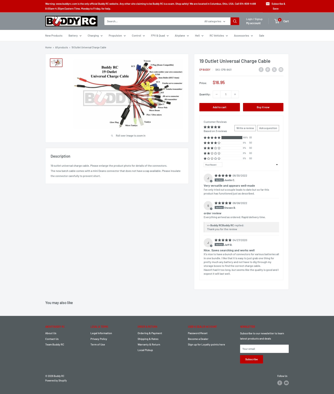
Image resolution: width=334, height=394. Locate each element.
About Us (50, 333)
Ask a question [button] (268, 128)
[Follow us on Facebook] (279, 382)
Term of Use (97, 344)
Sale (261, 35)
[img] (223, 175)
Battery (73, 35)
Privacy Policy (98, 338)
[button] (212, 137)
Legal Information (101, 333)
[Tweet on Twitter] (274, 69)
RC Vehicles (217, 35)
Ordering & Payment (150, 333)
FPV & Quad (158, 35)
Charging (93, 35)
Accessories (241, 35)
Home (48, 47)
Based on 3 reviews (215, 131)
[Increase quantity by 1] (235, 94)
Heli (197, 35)
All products (61, 47)
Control (136, 35)
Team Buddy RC (54, 344)
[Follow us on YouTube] (286, 382)
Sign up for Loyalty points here (206, 344)
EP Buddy (204, 69)
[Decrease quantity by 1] (216, 94)
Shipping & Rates (148, 338)
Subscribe (251, 359)
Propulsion (115, 35)
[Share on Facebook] (261, 69)
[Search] (234, 21)
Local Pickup (145, 350)
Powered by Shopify (56, 380)
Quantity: (205, 94)
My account (253, 23)
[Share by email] (281, 69)
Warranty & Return (149, 344)
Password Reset (198, 333)
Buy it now (263, 107)
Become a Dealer (198, 338)
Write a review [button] (245, 128)
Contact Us (52, 338)
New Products (53, 35)
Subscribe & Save (278, 6)
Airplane (180, 35)
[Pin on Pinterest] (267, 69)
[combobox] (152, 21)
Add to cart (219, 107)
